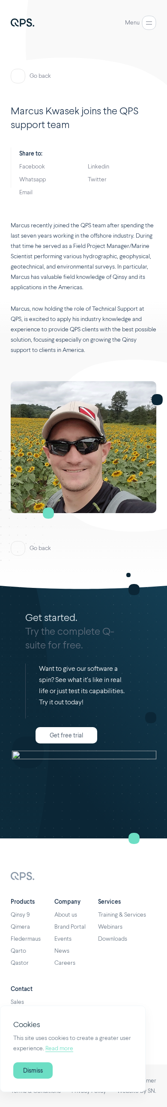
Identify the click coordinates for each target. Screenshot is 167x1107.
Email (26, 193)
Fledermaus (26, 939)
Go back (40, 76)
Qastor (20, 963)
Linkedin (98, 167)
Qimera (20, 927)
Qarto (18, 951)
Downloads (112, 939)
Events (63, 939)
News (61, 951)
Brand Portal (70, 927)
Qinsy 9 (20, 915)
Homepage (22, 877)
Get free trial (66, 736)
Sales (17, 1002)
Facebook (32, 167)
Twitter (97, 180)
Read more (59, 1049)
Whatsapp (32, 180)
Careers (64, 963)
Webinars (110, 927)
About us (65, 915)
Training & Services (122, 915)
